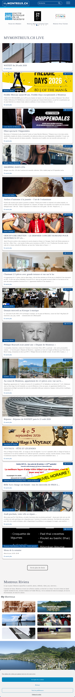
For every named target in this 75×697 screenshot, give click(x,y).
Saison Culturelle (8, 231)
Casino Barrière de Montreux (12, 127)
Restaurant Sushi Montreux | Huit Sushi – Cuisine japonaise (20, 546)
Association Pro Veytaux (10, 444)
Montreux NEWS (8, 90)
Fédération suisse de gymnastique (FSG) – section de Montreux (21, 480)
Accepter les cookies (37, 679)
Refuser (37, 685)
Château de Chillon (9, 195)
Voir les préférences (38, 690)
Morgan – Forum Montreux (11, 163)
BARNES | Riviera (9, 270)
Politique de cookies (36, 694)
